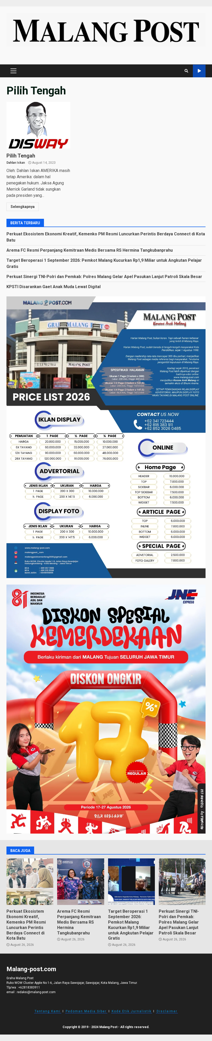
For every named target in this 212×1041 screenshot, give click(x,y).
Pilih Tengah (38, 125)
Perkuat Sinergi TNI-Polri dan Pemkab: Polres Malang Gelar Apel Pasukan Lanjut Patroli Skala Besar (104, 276)
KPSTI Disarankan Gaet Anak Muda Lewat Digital (53, 286)
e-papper (199, 71)
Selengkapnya (23, 207)
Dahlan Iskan (15, 162)
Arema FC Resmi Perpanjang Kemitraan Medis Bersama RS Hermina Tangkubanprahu (89, 250)
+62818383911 (29, 987)
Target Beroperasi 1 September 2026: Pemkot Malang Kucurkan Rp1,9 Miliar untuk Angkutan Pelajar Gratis (131, 881)
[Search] (186, 71)
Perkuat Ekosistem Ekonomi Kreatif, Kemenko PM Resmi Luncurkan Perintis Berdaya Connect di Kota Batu (29, 881)
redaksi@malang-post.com (36, 992)
